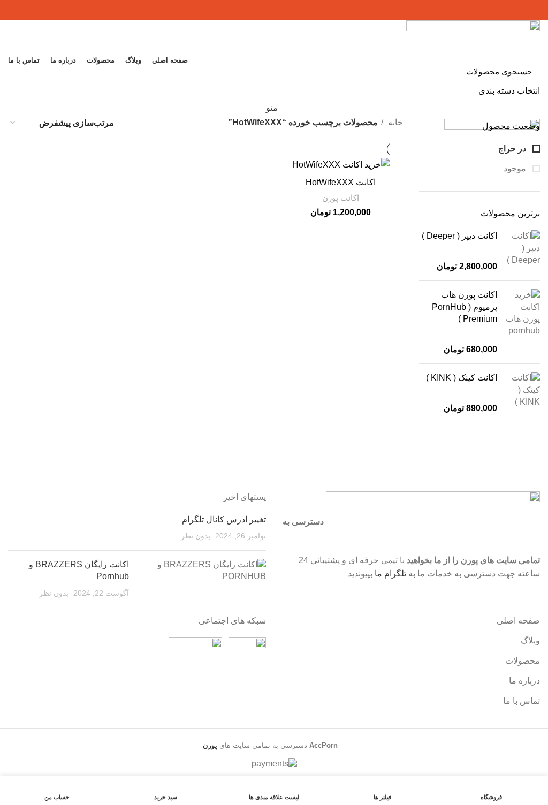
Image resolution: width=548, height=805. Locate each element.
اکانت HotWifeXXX (341, 182)
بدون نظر (195, 535)
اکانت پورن (340, 197)
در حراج (513, 148)
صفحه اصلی (518, 620)
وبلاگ (530, 640)
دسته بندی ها (278, 87)
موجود (516, 168)
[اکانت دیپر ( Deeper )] (522, 251)
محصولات (522, 660)
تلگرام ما (390, 573)
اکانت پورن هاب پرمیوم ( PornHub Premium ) (464, 306)
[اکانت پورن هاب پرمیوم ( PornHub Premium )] (522, 322)
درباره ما (524, 680)
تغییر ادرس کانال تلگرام (224, 519)
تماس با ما (521, 700)
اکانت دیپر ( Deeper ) (459, 235)
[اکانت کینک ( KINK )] (522, 393)
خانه (394, 122)
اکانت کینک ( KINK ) (461, 377)
